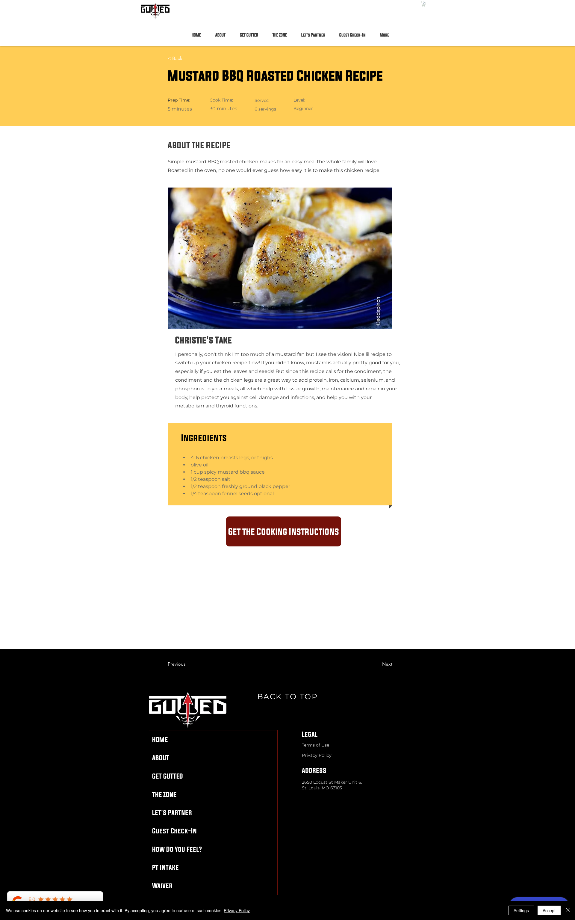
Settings (521, 910)
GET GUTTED (167, 776)
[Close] (567, 910)
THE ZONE (164, 794)
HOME (160, 739)
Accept (549, 910)
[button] (424, 4)
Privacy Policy (237, 910)
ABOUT (160, 758)
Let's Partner (172, 812)
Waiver (162, 885)
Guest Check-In (174, 831)
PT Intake (165, 867)
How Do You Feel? (177, 849)
